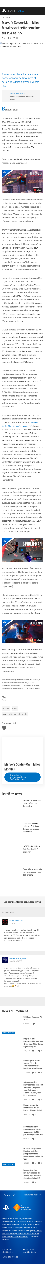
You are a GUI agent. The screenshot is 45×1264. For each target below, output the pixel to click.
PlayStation (15, 10)
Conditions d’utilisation (7, 1250)
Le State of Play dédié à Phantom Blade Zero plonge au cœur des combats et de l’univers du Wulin (33, 1153)
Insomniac (6, 708)
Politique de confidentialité (29, 1250)
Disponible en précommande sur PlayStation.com (18, 777)
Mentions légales (10, 1256)
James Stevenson (17, 93)
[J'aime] (34, 1024)
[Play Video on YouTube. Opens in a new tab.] (37, 190)
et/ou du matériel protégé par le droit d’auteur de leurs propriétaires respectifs (22, 1233)
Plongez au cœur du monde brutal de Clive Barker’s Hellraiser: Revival (33, 1107)
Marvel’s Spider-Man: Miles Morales (15, 714)
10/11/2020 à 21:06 (15, 923)
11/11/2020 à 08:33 (15, 961)
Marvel (14, 708)
